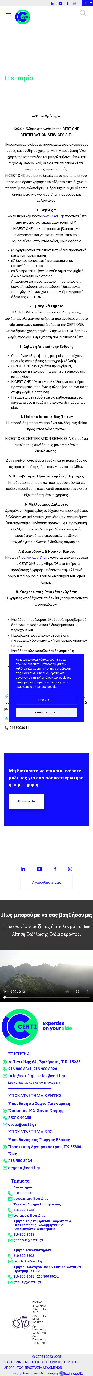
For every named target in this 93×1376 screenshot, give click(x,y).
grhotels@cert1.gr (28, 1240)
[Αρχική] (24, 15)
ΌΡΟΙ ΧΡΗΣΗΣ (52, 1362)
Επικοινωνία (26, 801)
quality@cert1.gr (27, 1282)
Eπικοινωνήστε (17, 926)
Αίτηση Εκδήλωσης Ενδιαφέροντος (46, 934)
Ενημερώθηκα (46, 712)
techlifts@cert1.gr (28, 1261)
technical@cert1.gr (29, 1215)
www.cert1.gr (53, 216)
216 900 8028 (23, 1209)
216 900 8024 (47, 1276)
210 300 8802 (23, 1255)
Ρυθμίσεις (46, 700)
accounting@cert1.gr (30, 1198)
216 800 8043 (23, 1234)
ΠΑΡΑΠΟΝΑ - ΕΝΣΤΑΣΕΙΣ (22, 1362)
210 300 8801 (23, 1193)
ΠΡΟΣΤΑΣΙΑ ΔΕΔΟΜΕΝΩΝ (43, 1368)
